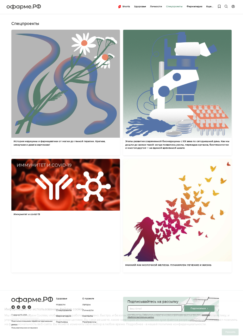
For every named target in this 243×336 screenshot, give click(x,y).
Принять (230, 328)
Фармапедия (194, 6)
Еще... (209, 6)
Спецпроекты (174, 6)
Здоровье (140, 6)
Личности (156, 6)
